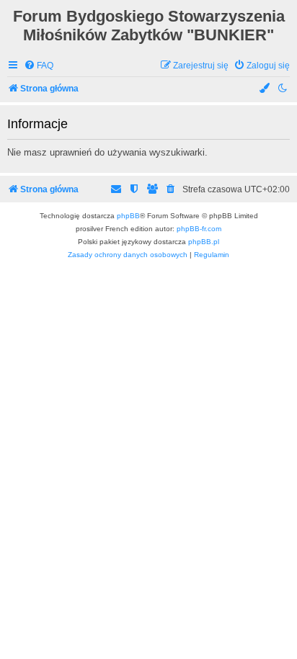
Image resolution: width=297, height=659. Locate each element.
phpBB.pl (203, 242)
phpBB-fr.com (199, 229)
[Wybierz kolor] (265, 89)
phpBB (128, 216)
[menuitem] (38, 66)
